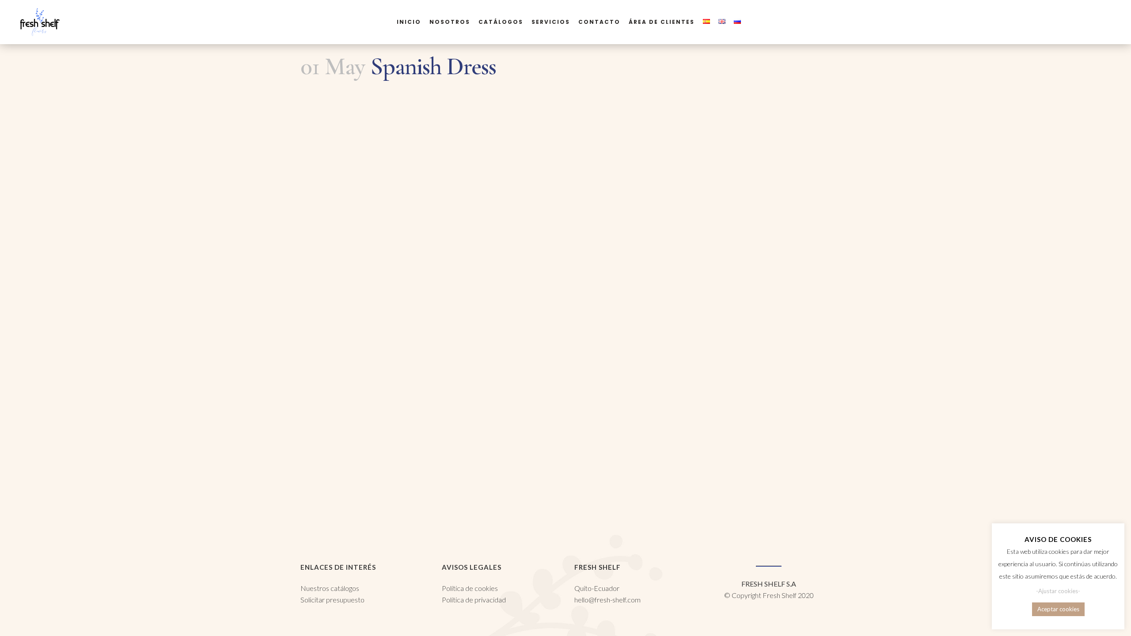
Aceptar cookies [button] (1058, 609)
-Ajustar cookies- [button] (1058, 590)
